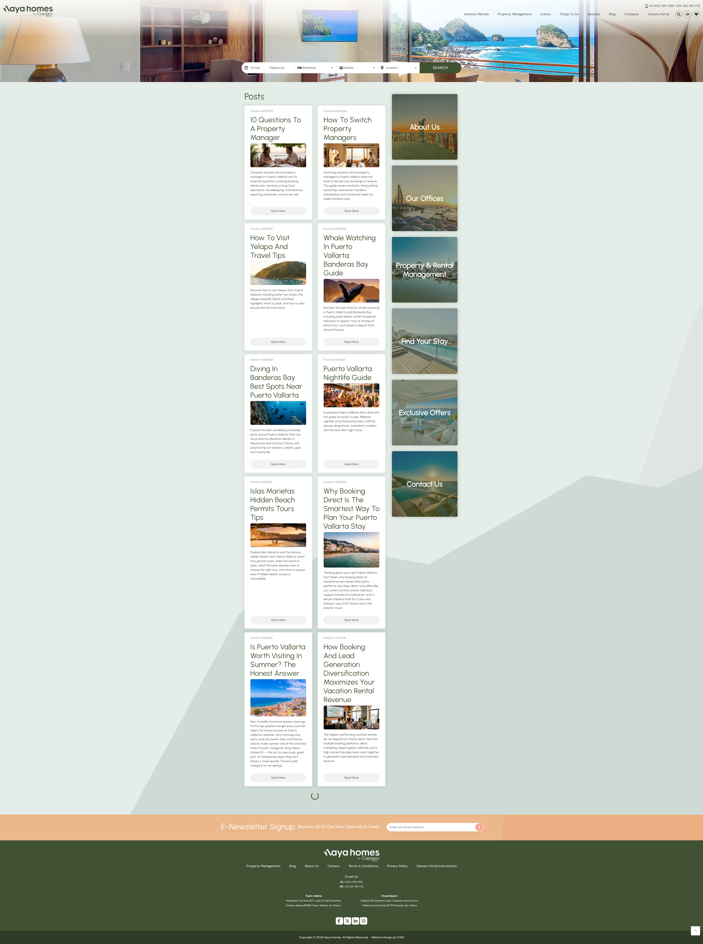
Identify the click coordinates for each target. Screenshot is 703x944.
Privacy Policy (397, 866)
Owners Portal (658, 14)
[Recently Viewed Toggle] (687, 14)
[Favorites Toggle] (696, 14)
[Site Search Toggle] (678, 14)
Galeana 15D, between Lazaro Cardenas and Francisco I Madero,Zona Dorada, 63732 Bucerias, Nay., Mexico (390, 900)
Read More (278, 211)
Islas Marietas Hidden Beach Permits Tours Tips (272, 504)
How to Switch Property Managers (347, 128)
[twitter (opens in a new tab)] (347, 921)
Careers (334, 866)
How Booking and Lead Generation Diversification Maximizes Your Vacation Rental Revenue (349, 673)
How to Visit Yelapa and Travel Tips (270, 246)
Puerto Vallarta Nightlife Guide (347, 373)
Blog (612, 14)
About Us (312, 866)
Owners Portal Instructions (436, 866)
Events (546, 14)
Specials (594, 14)
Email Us (351, 876)
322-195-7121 (691, 6)
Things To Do (569, 14)
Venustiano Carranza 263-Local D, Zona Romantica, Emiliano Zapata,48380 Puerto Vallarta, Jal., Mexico (313, 900)
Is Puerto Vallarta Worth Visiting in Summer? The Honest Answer (278, 660)
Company (631, 14)
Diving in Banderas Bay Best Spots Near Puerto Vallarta (276, 381)
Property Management (515, 14)
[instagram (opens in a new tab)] (363, 921)
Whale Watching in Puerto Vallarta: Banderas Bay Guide (349, 255)
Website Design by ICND (387, 937)
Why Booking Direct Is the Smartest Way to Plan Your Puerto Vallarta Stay (351, 509)
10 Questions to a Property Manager (275, 128)
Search (440, 67)
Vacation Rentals (476, 14)
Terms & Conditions (363, 866)
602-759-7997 (664, 6)
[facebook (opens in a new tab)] (339, 921)
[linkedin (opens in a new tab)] (355, 921)
